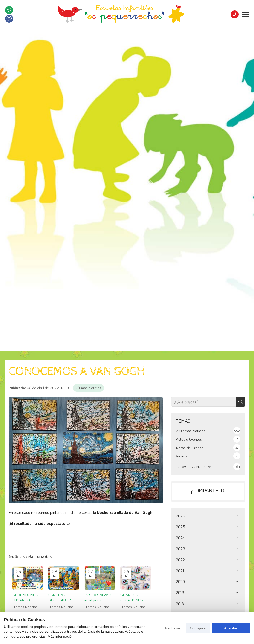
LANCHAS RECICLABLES (60, 597)
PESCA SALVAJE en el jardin (98, 597)
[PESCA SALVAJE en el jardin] (99, 578)
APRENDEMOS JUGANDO (25, 597)
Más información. (61, 636)
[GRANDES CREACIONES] (135, 578)
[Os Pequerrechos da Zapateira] (121, 14)
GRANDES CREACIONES (131, 597)
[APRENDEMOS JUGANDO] (27, 578)
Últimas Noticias (88, 388)
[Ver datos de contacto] (9, 10)
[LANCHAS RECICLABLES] (63, 578)
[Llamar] (235, 14)
